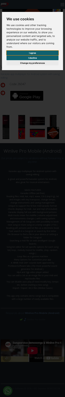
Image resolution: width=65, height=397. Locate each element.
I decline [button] (32, 58)
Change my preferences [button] (32, 63)
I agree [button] (32, 53)
